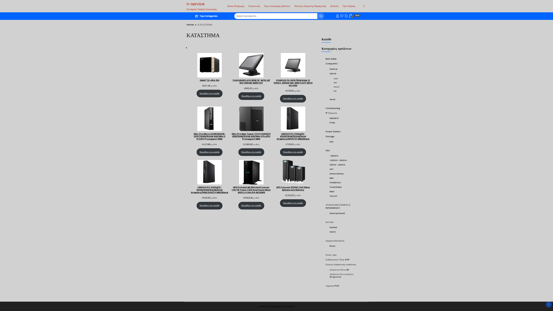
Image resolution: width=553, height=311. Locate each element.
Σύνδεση (334, 6)
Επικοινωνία (254, 6)
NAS (331, 142)
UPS (328, 150)
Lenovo (337, 87)
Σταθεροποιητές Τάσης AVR (337, 259)
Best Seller (331, 58)
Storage (330, 136)
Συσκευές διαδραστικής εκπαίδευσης (341, 264)
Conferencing (333, 108)
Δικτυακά (329, 222)
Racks (332, 246)
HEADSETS (334, 118)
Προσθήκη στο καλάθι (209, 93)
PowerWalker (336, 187)
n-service (195, 4)
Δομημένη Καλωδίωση (335, 240)
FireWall (333, 227)
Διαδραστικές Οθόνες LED (339, 270)
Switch (333, 232)
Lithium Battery (337, 173)
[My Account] (337, 15)
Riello (332, 191)
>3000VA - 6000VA (338, 160)
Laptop (333, 73)
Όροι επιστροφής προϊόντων (277, 6)
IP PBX (332, 123)
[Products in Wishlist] (341, 15)
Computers (332, 63)
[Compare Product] (346, 15)
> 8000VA (334, 156)
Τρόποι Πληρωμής (235, 6)
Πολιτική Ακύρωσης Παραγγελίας (310, 6)
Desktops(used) (337, 213)
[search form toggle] (364, 6)
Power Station (333, 131)
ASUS (336, 78)
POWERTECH (335, 182)
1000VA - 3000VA (337, 165)
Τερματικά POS (332, 285)
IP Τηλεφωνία (331, 113)
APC (332, 169)
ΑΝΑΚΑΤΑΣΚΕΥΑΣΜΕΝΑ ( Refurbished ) (338, 206)
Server (333, 99)
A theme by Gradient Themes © (276, 306)
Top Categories (209, 16)
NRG (332, 178)
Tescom (333, 196)
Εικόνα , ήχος (331, 254)
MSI (335, 91)
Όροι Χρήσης (349, 6)
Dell (335, 82)
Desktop (334, 69)
